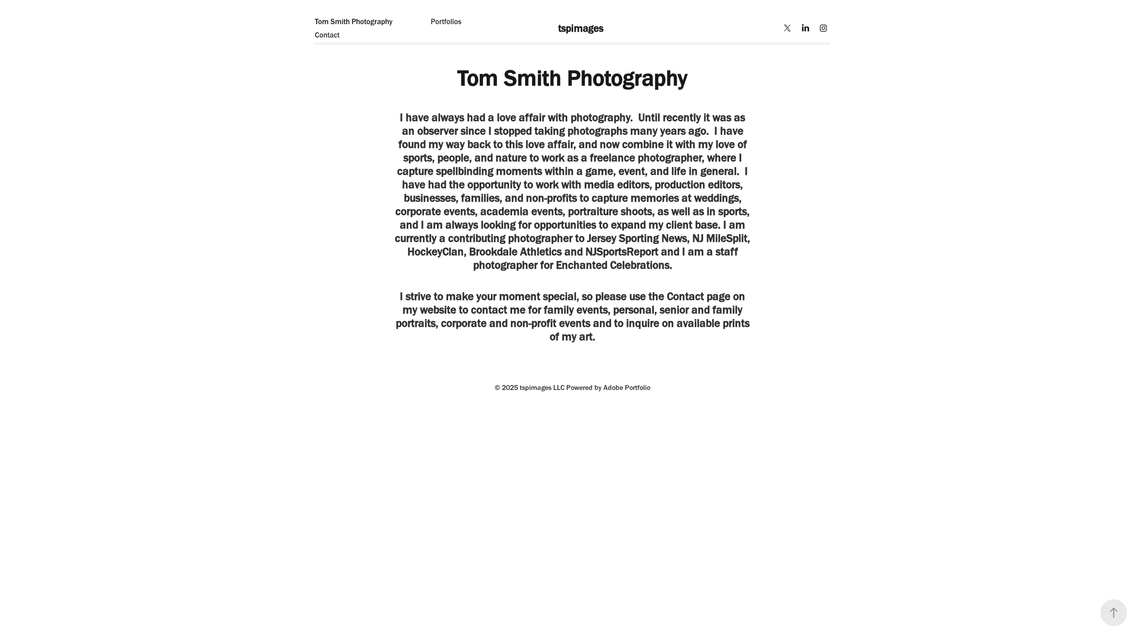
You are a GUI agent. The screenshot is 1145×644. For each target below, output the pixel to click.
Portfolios (446, 21)
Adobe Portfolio (626, 387)
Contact (327, 34)
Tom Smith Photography (354, 21)
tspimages (572, 28)
